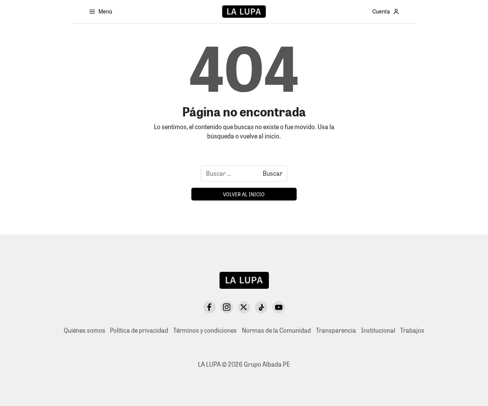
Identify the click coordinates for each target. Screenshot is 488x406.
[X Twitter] (244, 307)
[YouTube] (278, 307)
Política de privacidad (139, 330)
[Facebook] (209, 307)
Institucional (378, 330)
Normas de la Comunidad (276, 330)
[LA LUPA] (244, 11)
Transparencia (336, 330)
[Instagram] (227, 307)
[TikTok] (261, 307)
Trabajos (412, 330)
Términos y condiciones (205, 330)
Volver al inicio (244, 194)
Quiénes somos (84, 330)
